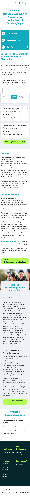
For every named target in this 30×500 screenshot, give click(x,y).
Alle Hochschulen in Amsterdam (15, 402)
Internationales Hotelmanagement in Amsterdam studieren (14, 432)
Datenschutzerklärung (13, 492)
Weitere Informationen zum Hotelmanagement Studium (15, 261)
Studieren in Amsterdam (10, 427)
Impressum (3, 492)
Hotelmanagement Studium (11, 241)
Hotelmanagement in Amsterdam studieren (13, 421)
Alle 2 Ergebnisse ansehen (15, 142)
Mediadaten (19, 452)
